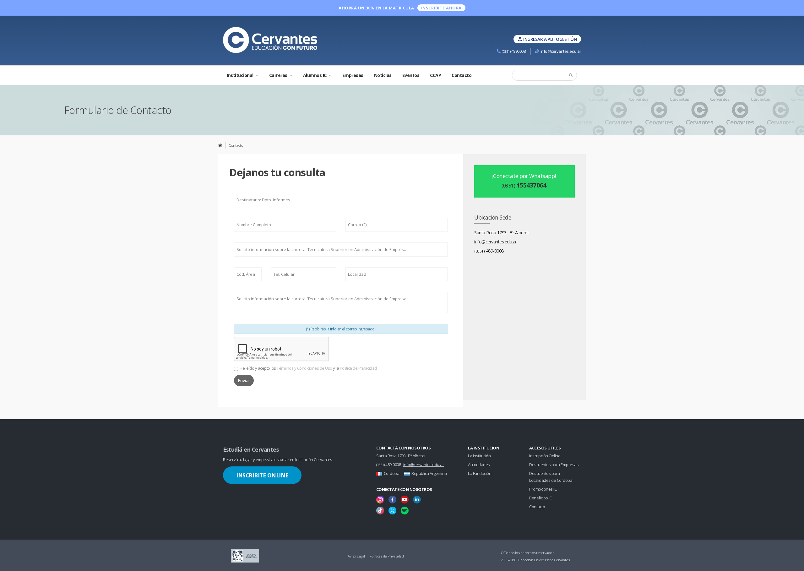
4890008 (513, 51)
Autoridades (479, 464)
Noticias (383, 75)
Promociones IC (543, 489)
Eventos (411, 75)
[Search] (571, 75)
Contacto (461, 75)
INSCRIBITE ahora (441, 8)
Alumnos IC (315, 75)
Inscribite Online (262, 475)
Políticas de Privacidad (386, 556)
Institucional (240, 75)
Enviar (244, 380)
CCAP (435, 75)
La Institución (479, 456)
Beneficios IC (540, 498)
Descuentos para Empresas (554, 464)
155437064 (524, 185)
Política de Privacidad (358, 368)
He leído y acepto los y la (308, 368)
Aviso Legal (356, 556)
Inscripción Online (544, 456)
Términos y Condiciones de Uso (304, 368)
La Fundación (479, 473)
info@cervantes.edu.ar (561, 51)
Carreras (279, 75)
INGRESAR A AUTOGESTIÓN (550, 39)
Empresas (352, 75)
